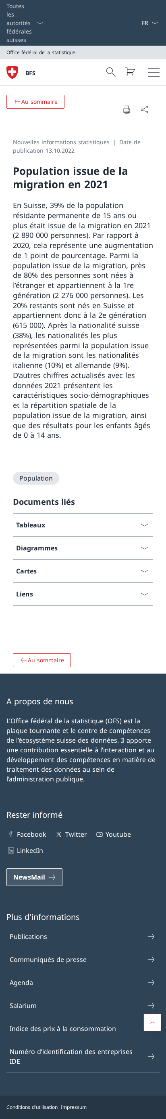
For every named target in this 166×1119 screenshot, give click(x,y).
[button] (152, 1022)
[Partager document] (144, 109)
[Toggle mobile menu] (154, 72)
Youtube (118, 834)
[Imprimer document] (126, 109)
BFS (30, 73)
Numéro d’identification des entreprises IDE (71, 1056)
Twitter (76, 834)
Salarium (23, 1005)
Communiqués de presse (48, 959)
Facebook (31, 834)
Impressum (74, 1107)
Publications (28, 936)
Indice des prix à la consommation (63, 1028)
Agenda (21, 982)
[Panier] (129, 71)
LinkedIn (30, 850)
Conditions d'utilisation (32, 1107)
